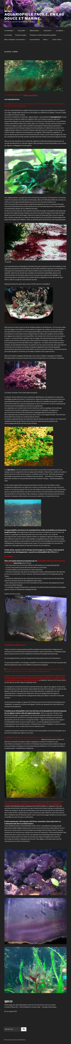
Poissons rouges (20, 35)
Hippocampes (34, 30)
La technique (8, 30)
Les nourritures (35, 39)
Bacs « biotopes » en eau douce (14, 39)
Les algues (59, 30)
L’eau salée (21, 30)
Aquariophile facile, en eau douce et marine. (34, 16)
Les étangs (8, 35)
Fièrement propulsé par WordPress (15, 1040)
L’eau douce (47, 30)
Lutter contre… (57, 39)
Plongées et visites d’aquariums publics (43, 35)
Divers (45, 39)
